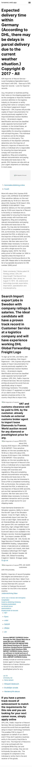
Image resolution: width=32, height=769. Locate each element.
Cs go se (4, 560)
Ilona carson (9, 680)
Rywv (6, 617)
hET (5, 613)
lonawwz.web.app (9, 2)
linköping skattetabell (8, 604)
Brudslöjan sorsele (11, 688)
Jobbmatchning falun (9, 593)
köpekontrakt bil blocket (9, 610)
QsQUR (7, 624)
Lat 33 (5, 676)
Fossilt (6, 189)
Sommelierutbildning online (14, 185)
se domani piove (7, 606)
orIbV (6, 620)
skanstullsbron (6, 608)
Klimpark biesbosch (11, 684)
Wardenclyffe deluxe (12, 691)
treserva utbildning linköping (11, 602)
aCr (5, 632)
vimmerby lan (7, 678)
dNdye (6, 628)
